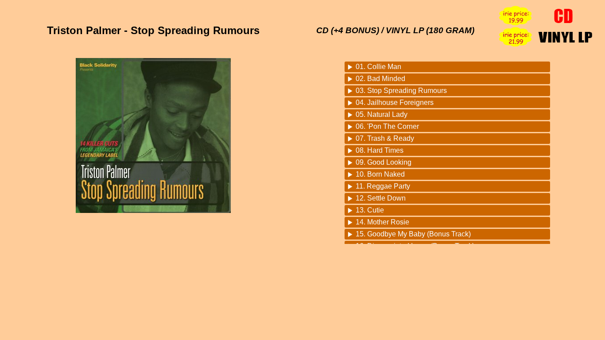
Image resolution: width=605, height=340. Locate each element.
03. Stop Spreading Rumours (401, 90)
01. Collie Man (378, 66)
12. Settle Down (381, 198)
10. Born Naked (380, 174)
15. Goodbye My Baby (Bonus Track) (413, 234)
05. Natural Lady (381, 114)
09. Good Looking (383, 162)
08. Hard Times (379, 150)
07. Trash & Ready (385, 138)
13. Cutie (370, 210)
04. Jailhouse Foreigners (395, 102)
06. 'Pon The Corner (387, 126)
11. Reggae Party (383, 186)
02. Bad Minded (380, 78)
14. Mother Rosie (382, 222)
